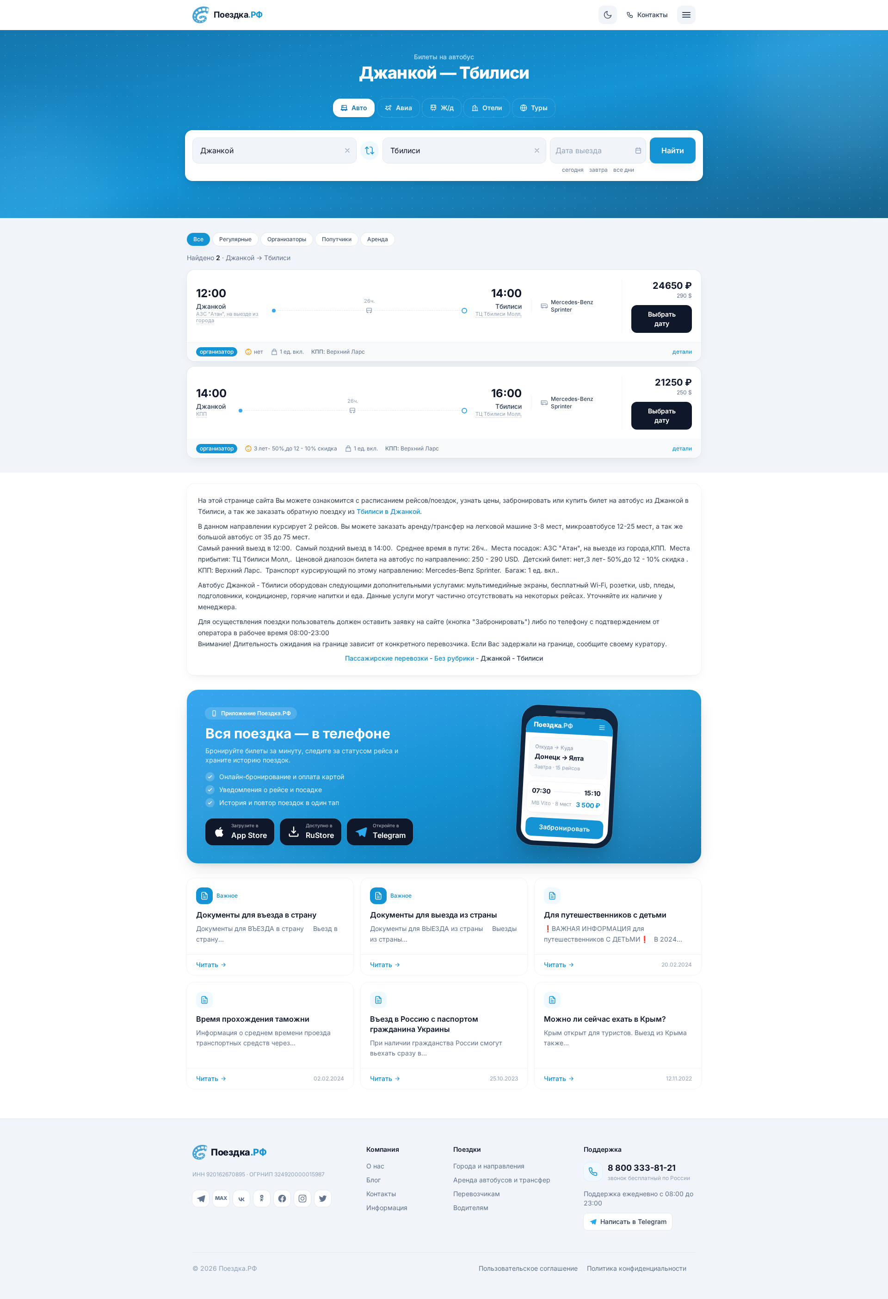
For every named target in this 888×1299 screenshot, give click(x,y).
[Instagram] (302, 1198)
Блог (373, 1180)
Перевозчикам (476, 1194)
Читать (207, 964)
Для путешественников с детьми (605, 914)
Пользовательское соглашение (528, 1268)
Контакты (381, 1194)
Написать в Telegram (633, 1221)
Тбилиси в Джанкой (388, 511)
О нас (375, 1166)
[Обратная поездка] (369, 150)
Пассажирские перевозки (386, 658)
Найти (672, 150)
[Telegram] (200, 1198)
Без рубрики (454, 658)
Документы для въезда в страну (256, 914)
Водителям (470, 1208)
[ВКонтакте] (241, 1198)
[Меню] (686, 15)
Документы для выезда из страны (433, 914)
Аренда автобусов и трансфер (501, 1180)
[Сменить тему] (607, 15)
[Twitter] (322, 1198)
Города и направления (488, 1166)
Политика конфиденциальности (636, 1268)
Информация (386, 1208)
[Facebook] (282, 1198)
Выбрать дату (662, 318)
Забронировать (564, 828)
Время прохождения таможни (252, 1019)
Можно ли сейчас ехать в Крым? (605, 1019)
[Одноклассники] (261, 1198)
